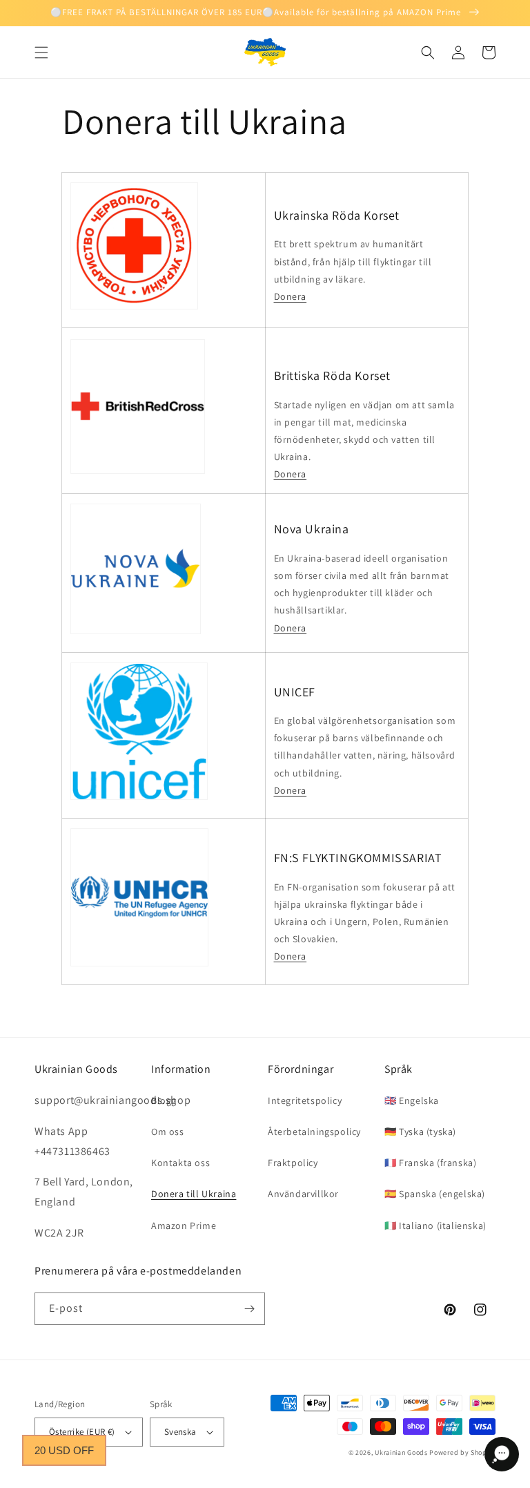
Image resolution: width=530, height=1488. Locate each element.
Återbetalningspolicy (314, 1131)
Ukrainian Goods (402, 1452)
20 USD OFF (64, 1450)
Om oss (167, 1131)
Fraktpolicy (293, 1162)
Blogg (164, 1100)
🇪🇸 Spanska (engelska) (434, 1193)
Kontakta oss (180, 1162)
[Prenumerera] (249, 1309)
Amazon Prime (183, 1225)
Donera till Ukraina (193, 1193)
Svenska (180, 1432)
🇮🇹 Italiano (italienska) (435, 1225)
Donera (290, 296)
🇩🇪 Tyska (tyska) (420, 1131)
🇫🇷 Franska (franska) (430, 1162)
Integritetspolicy (305, 1100)
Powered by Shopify (462, 1452)
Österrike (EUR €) (82, 1432)
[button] (41, 52)
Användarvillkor (303, 1193)
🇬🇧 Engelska (411, 1100)
